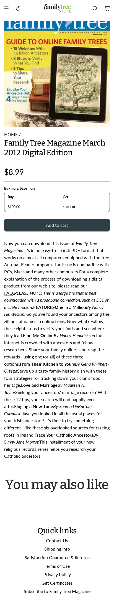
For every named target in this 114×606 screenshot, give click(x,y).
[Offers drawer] (18, 8)
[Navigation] (6, 8)
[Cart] (107, 8)
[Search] (95, 8)
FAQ (8, 293)
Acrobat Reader (19, 264)
